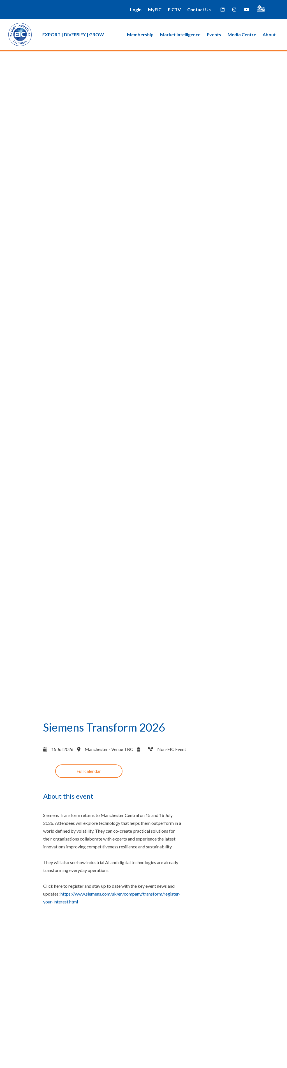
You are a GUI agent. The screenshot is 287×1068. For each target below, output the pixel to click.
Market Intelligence (180, 34)
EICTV (174, 9)
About (269, 34)
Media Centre (242, 34)
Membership (140, 34)
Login (136, 9)
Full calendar (89, 771)
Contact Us (199, 9)
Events (214, 34)
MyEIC (154, 9)
